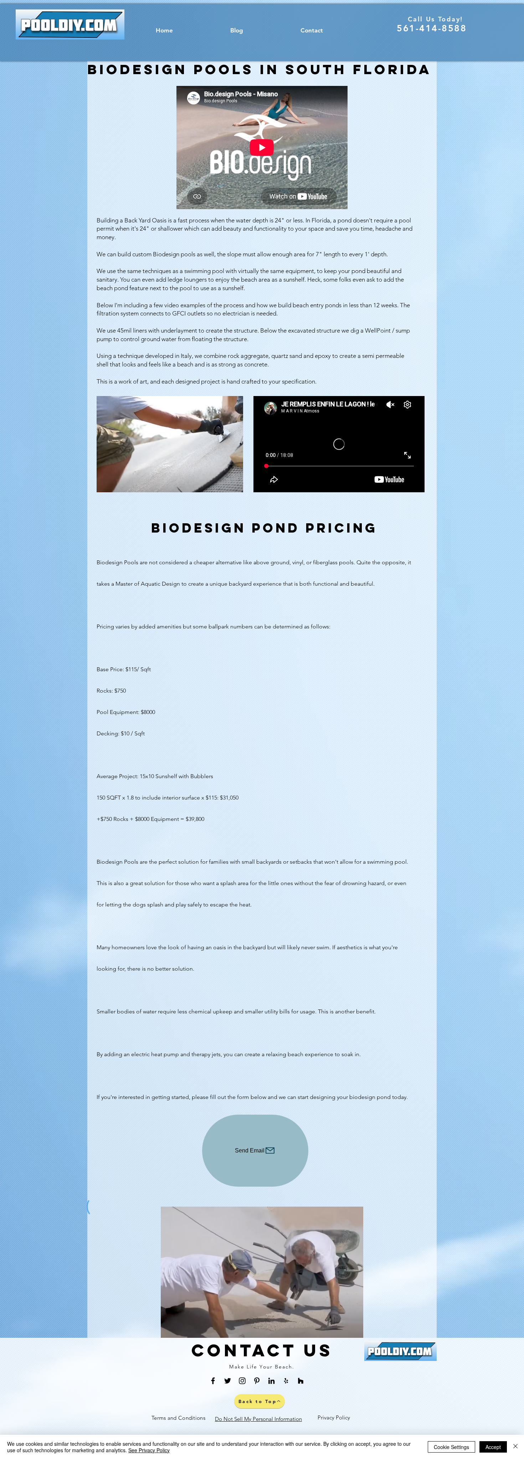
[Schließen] (515, 1446)
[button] (170, 444)
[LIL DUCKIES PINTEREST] (256, 1380)
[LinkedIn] (271, 1380)
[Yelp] (286, 1380)
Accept (493, 1446)
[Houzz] (300, 1380)
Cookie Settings (451, 1446)
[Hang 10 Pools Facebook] (213, 1380)
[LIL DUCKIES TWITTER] (227, 1380)
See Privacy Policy (149, 1450)
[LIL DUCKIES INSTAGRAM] (242, 1380)
